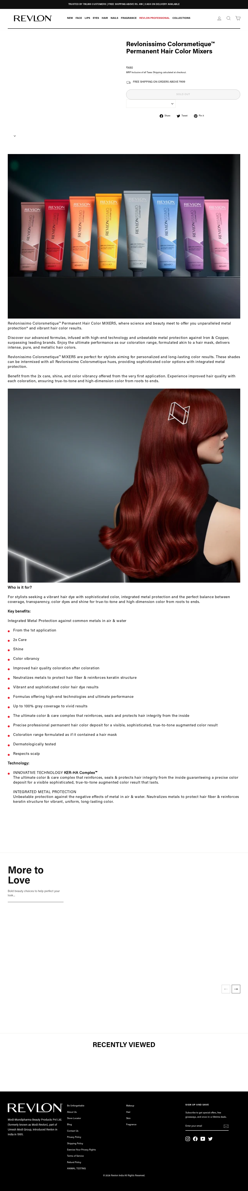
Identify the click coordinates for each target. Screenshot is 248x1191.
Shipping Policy (75, 1143)
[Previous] (226, 989)
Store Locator (74, 1118)
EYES (96, 18)
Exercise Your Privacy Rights (81, 1150)
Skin (128, 1118)
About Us (72, 1112)
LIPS (87, 18)
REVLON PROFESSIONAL (154, 18)
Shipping (157, 72)
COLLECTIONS (181, 18)
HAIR (105, 18)
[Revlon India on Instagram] (187, 1138)
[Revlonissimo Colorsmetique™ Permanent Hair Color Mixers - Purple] (114, 972)
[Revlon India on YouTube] (203, 1138)
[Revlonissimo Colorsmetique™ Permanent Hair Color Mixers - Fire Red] (118, 972)
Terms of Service (75, 1156)
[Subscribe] (226, 1126)
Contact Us (72, 1131)
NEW (70, 18)
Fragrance (131, 1124)
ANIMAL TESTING (76, 1169)
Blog (69, 1124)
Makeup (130, 1106)
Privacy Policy (74, 1137)
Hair (128, 1112)
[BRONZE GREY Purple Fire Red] (114, 972)
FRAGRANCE (129, 18)
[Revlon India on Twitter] (210, 1138)
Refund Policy (74, 1162)
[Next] (236, 989)
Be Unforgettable (75, 1106)
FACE (79, 18)
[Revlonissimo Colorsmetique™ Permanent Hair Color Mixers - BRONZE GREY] (110, 972)
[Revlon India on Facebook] (195, 1138)
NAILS (114, 18)
